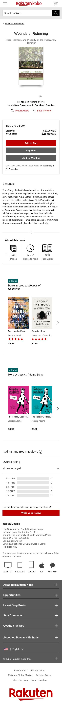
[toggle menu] (5, 3)
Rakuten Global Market (20, 675)
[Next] (57, 323)
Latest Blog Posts (14, 605)
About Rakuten (39, 680)
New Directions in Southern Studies (34, 105)
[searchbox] (31, 13)
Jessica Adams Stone (33, 101)
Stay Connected (13, 615)
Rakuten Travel (43, 675)
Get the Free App (13, 625)
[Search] (56, 13)
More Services (20, 680)
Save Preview (44, 110)
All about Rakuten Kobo (18, 584)
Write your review (31, 513)
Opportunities (12, 595)
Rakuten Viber (37, 670)
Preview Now (22, 110)
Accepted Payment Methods (21, 637)
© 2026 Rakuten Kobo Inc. (17, 659)
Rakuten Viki (20, 670)
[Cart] (55, 3)
